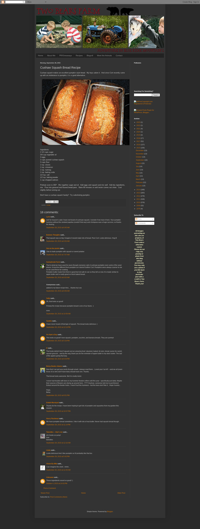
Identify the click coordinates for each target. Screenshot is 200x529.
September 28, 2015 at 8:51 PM (58, 395)
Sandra (49, 321)
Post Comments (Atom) (58, 497)
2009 (138, 206)
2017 (138, 141)
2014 (138, 190)
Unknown (49, 477)
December (140, 150)
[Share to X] (52, 201)
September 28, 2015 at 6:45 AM (58, 228)
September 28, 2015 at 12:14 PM (58, 327)
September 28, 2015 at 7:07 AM (58, 255)
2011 (138, 199)
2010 (138, 202)
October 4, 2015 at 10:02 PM (56, 483)
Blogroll (90, 55)
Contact (119, 55)
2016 (138, 145)
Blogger (110, 512)
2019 (138, 135)
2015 (138, 148)
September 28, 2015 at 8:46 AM (58, 291)
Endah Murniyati (52, 403)
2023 (138, 122)
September (140, 160)
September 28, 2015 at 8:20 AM (58, 277)
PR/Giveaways (65, 55)
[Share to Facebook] (54, 201)
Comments (141, 223)
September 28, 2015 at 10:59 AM (58, 314)
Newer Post (45, 493)
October (139, 157)
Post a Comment (50, 488)
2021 (138, 129)
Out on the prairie (53, 248)
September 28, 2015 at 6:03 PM (58, 359)
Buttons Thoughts (53, 235)
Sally (48, 298)
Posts (139, 219)
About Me (51, 55)
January (139, 186)
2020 (138, 132)
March (138, 179)
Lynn (48, 217)
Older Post (121, 493)
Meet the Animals (104, 55)
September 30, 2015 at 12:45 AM (58, 470)
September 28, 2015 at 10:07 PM (58, 411)
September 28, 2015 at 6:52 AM (58, 241)
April (138, 176)
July (137, 166)
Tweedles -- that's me (54, 432)
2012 (138, 196)
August (138, 163)
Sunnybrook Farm (53, 262)
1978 (138, 209)
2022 (138, 125)
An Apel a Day (51, 335)
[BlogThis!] (49, 201)
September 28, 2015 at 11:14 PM (58, 425)
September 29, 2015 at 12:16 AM (58, 443)
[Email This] (46, 201)
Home (40, 55)
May (137, 173)
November (140, 154)
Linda (48, 450)
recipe (48, 205)
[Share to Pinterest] (57, 201)
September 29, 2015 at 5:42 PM (58, 456)
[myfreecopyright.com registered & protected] (147, 104)
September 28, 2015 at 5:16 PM (58, 341)
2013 (138, 193)
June (138, 170)
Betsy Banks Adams (54, 366)
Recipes (79, 55)
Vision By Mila (51, 464)
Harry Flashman (52, 419)
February (139, 182)
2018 (138, 138)
